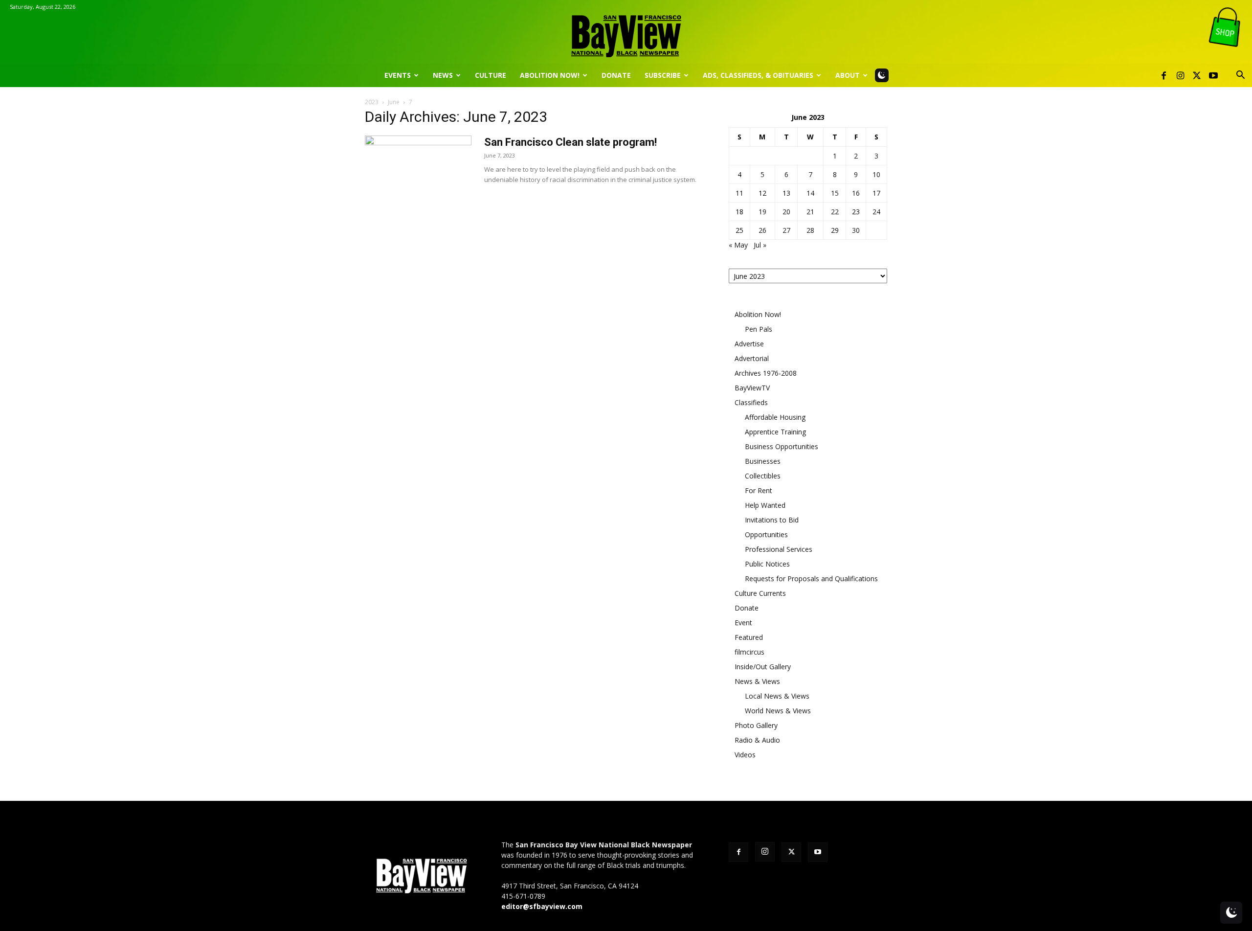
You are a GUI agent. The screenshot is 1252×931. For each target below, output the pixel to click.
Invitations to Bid (772, 519)
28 (810, 230)
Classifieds (751, 402)
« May (738, 245)
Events (397, 75)
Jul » (760, 245)
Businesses (763, 461)
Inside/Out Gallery (763, 666)
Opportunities (766, 534)
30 (856, 230)
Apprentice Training (775, 431)
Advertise (749, 343)
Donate (616, 75)
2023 (372, 102)
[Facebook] (1163, 75)
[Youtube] (1213, 75)
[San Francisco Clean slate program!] (418, 172)
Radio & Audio (757, 740)
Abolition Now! (550, 75)
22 (835, 211)
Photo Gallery (756, 725)
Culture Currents (760, 593)
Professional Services (778, 549)
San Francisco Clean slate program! (570, 142)
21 (810, 211)
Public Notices (767, 563)
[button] (1240, 76)
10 (876, 174)
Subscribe (663, 75)
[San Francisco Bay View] (626, 32)
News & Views (757, 681)
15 (835, 193)
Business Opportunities (781, 446)
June (394, 102)
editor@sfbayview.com (541, 906)
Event (743, 622)
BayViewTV (752, 387)
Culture (490, 75)
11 (739, 193)
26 (762, 230)
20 (786, 211)
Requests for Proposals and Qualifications (811, 578)
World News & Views (778, 710)
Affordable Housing (775, 417)
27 (786, 230)
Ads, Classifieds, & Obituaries (758, 75)
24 (876, 211)
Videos (745, 754)
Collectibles (763, 475)
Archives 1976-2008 (766, 373)
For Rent (758, 490)
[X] (1196, 75)
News (443, 75)
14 (810, 193)
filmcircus (749, 652)
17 (876, 193)
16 (856, 193)
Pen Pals (758, 329)
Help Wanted (765, 505)
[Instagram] (1180, 75)
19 (762, 211)
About (847, 75)
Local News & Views (777, 696)
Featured (749, 637)
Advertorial (752, 358)
